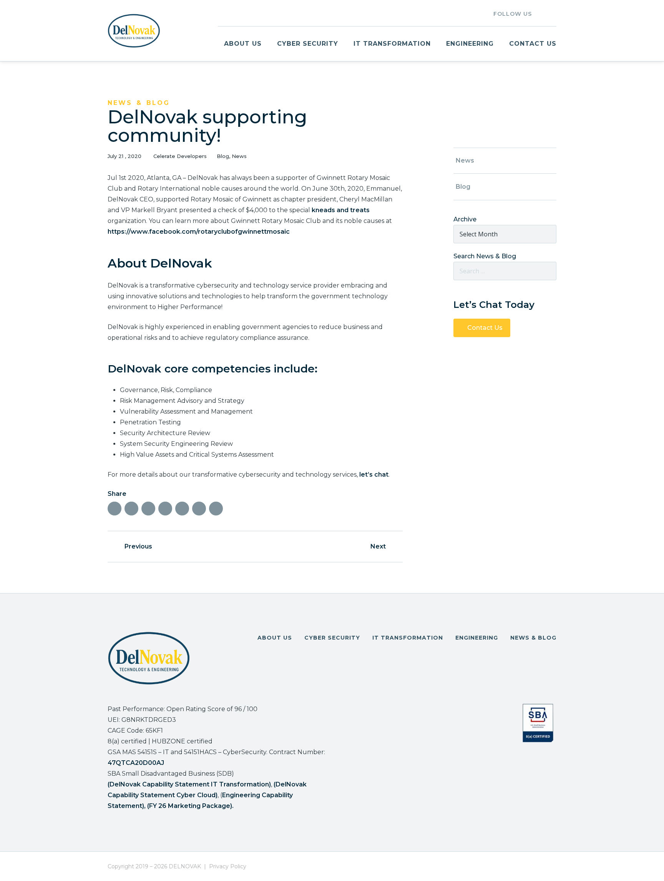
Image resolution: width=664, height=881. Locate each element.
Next (378, 546)
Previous (138, 546)
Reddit (182, 508)
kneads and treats (341, 210)
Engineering (470, 43)
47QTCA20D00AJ (136, 762)
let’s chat (373, 474)
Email (216, 508)
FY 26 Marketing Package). (191, 806)
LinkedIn (541, 13)
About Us (243, 43)
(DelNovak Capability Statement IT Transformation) (189, 784)
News (239, 156)
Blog (223, 156)
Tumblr (148, 508)
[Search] (548, 271)
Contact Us (532, 43)
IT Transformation (392, 43)
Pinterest (165, 508)
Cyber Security (307, 43)
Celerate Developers (180, 156)
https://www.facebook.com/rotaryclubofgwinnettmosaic (199, 231)
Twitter (553, 13)
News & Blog (533, 637)
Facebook (114, 508)
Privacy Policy (227, 866)
